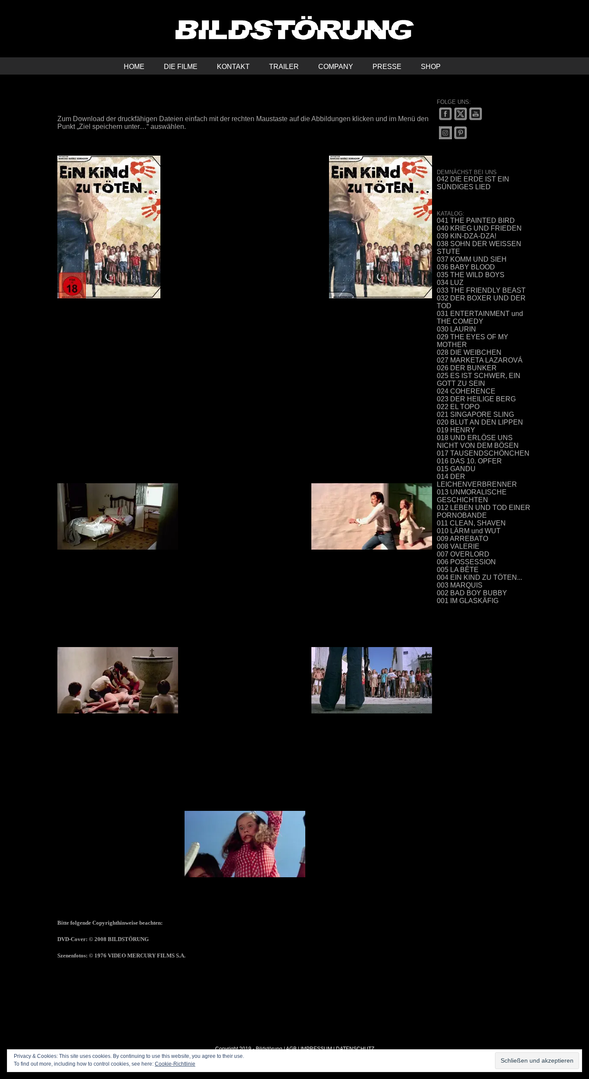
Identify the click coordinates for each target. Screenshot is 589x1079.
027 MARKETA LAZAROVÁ (480, 360)
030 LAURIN (456, 329)
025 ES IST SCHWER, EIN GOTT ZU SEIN (478, 379)
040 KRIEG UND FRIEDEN (479, 228)
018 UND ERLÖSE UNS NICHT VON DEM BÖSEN (478, 441)
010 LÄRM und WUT (469, 531)
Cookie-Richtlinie (175, 1064)
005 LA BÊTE (458, 569)
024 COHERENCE (466, 391)
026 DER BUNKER (467, 368)
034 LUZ (450, 282)
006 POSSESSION (466, 562)
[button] (462, 66)
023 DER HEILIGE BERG (476, 399)
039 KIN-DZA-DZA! (466, 236)
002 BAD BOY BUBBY (472, 593)
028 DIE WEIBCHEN (469, 352)
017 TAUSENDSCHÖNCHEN (483, 453)
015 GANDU (456, 468)
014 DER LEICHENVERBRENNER (477, 480)
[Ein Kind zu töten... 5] (245, 843)
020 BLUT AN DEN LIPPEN (480, 422)
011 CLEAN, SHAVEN (471, 523)
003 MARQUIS (459, 585)
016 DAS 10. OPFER (469, 461)
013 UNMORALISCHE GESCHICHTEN (472, 496)
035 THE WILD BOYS (470, 274)
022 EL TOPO (458, 406)
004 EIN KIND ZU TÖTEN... (479, 577)
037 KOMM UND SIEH (472, 259)
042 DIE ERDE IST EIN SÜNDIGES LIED (473, 183)
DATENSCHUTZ (355, 1049)
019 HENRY (456, 430)
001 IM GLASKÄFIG (467, 600)
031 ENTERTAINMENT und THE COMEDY (480, 317)
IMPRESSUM (316, 1049)
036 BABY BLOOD (466, 267)
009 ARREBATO (462, 538)
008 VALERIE (458, 546)
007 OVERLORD (463, 554)
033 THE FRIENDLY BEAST (481, 290)
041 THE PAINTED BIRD (476, 220)
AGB (291, 1049)
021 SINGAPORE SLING (475, 414)
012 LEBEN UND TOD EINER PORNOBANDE (483, 511)
